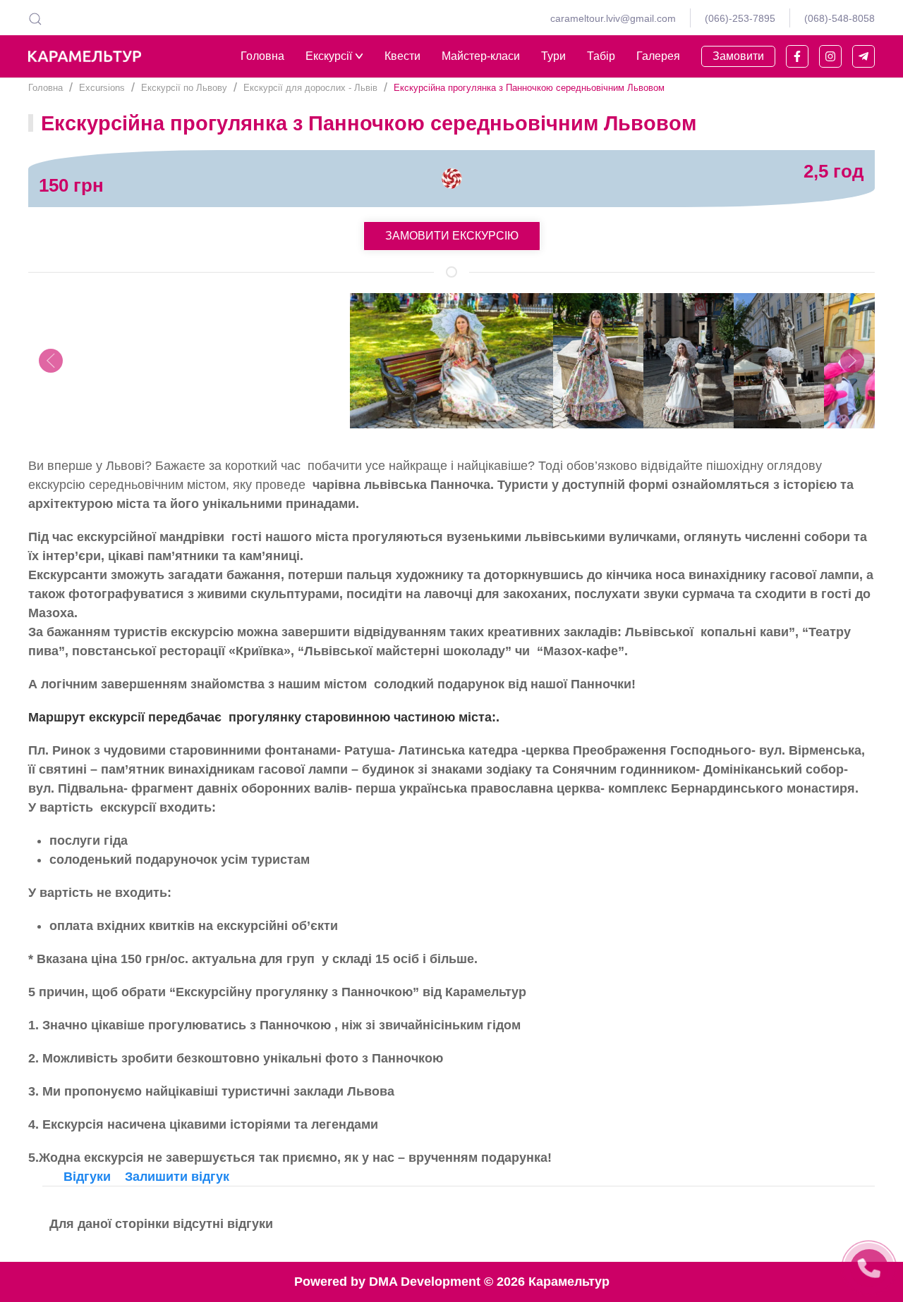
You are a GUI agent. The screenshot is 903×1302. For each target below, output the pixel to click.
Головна (262, 56)
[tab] (87, 1177)
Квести (402, 56)
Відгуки (87, 1177)
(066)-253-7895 (740, 18)
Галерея (658, 56)
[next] (852, 361)
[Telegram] (863, 56)
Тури (553, 56)
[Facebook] (797, 56)
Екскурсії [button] (328, 56)
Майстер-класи (481, 56)
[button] (35, 18)
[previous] (51, 361)
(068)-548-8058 (839, 18)
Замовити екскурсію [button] (452, 236)
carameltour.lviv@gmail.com (613, 18)
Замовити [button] (738, 56)
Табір (601, 56)
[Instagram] (830, 56)
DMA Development (424, 1282)
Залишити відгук (177, 1177)
